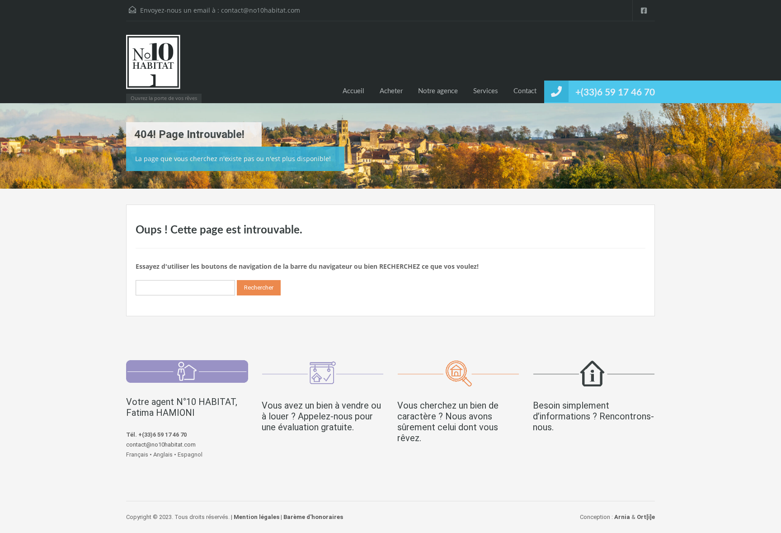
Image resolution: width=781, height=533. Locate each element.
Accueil (353, 91)
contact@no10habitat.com (260, 10)
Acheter (391, 91)
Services (485, 91)
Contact (524, 91)
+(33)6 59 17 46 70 (615, 92)
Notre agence (438, 91)
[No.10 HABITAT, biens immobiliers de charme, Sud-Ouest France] (153, 66)
